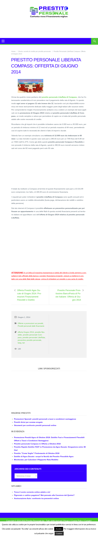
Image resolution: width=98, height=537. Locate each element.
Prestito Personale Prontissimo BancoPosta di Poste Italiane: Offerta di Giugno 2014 (68, 295)
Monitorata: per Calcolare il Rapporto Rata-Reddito (36, 460)
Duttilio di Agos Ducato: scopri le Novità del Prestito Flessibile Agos (44, 456)
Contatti (87, 521)
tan (23, 343)
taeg (19, 343)
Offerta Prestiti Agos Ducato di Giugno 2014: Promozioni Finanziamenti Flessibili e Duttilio (29, 295)
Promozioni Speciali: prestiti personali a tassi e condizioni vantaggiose (45, 419)
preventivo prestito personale (29, 340)
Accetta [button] (59, 529)
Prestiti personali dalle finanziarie (31, 326)
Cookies (59, 533)
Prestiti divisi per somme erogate (28, 422)
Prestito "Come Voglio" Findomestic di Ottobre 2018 (36, 453)
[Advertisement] (54, 28)
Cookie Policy (77, 521)
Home (13, 51)
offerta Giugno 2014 (26, 332)
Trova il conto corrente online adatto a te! (32, 492)
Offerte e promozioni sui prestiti (30, 323)
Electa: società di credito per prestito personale (34, 51)
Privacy (66, 521)
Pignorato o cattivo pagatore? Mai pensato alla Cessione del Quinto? (44, 495)
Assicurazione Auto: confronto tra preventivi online (36, 498)
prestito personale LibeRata (34, 337)
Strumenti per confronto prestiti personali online (35, 425)
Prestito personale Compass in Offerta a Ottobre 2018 (37, 444)
